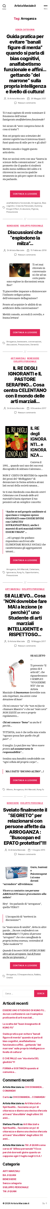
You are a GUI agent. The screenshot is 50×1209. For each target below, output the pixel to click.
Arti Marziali (22, 569)
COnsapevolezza (25, 974)
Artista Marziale (17, 98)
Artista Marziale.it (25, 5)
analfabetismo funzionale (18, 203)
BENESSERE (13, 225)
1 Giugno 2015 (38, 850)
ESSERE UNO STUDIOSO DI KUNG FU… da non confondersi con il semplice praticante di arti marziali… (24, 1014)
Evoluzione (25, 209)
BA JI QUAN (9, 1175)
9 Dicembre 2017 (38, 408)
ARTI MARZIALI (18, 358)
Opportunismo (32, 572)
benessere (22, 341)
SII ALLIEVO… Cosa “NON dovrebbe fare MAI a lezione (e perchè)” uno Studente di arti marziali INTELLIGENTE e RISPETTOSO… (25, 615)
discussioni (11, 344)
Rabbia (37, 974)
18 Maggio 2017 (38, 641)
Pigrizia (34, 209)
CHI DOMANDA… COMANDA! (29, 1097)
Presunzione (12, 212)
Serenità (34, 344)
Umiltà (9, 977)
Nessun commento (27, 103)
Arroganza (36, 203)
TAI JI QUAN (9, 1191)
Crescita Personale (24, 206)
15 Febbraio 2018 (38, 250)
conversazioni (34, 341)
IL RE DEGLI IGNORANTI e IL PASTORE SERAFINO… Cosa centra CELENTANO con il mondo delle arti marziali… (25, 384)
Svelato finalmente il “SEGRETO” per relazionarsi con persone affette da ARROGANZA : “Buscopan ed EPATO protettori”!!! (25, 826)
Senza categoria (25, 29)
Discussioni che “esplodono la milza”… (25, 237)
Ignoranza (11, 572)
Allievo (9, 789)
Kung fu (20, 572)
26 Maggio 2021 (38, 98)
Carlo (6, 1097)
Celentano (34, 569)
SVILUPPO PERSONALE (31, 225)
